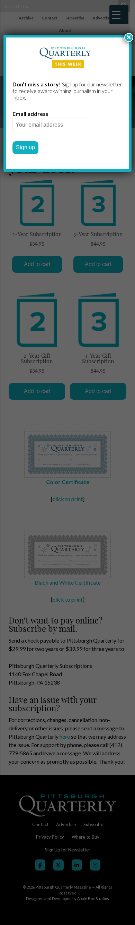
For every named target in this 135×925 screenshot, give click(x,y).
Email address (30, 113)
